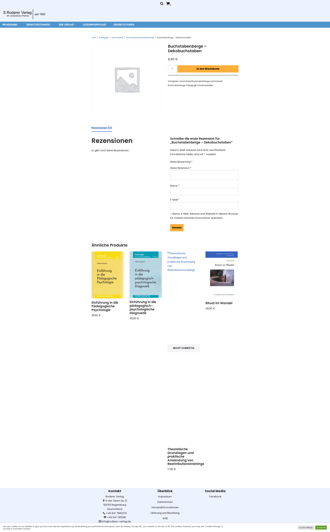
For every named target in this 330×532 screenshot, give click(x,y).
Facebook (215, 496)
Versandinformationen (165, 507)
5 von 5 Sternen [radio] (214, 160)
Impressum (165, 496)
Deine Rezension (180, 168)
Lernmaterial (117, 37)
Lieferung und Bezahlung (165, 513)
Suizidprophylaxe (94, 24)
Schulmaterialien (205, 85)
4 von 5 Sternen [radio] (210, 160)
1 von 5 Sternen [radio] (199, 160)
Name (174, 186)
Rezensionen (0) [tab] (102, 128)
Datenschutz (165, 502)
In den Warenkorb (208, 69)
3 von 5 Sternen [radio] (206, 160)
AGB (165, 518)
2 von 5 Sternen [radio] (202, 160)
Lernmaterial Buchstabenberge (140, 37)
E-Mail (174, 199)
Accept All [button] (321, 527)
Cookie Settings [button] (305, 527)
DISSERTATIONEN (124, 24)
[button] (18, 24)
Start (94, 37)
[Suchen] (161, 3)
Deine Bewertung (181, 162)
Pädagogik (103, 37)
